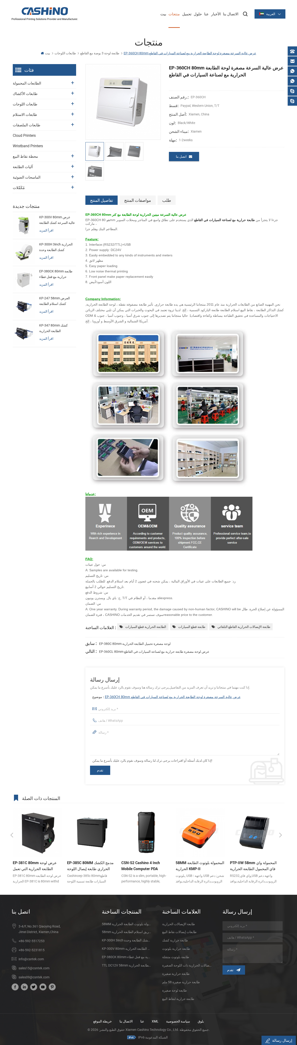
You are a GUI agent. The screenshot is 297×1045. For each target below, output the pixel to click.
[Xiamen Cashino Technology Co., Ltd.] (45, 13)
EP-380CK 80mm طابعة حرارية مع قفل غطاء (55, 274)
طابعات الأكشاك (25, 93)
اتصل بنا (181, 156)
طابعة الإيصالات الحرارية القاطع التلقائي (243, 627)
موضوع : (166, 697)
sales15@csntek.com (34, 968)
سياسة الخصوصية (178, 1021)
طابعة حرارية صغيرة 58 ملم (181, 982)
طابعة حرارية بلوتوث (176, 948)
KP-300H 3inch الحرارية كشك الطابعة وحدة (56, 247)
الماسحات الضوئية (26, 177)
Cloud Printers (24, 135)
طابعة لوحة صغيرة (174, 990)
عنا (206, 13)
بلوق (201, 1021)
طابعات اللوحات (65, 53)
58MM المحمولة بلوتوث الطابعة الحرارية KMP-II (145, 865)
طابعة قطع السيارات (191, 627)
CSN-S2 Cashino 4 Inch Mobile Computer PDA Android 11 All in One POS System (88, 866)
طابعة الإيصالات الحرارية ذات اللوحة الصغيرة (186, 965)
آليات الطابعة (23, 167)
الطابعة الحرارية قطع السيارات (145, 627)
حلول (198, 13)
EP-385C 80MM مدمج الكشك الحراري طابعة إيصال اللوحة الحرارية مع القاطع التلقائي (36, 866)
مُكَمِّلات (19, 188)
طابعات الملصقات (26, 125)
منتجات (174, 13)
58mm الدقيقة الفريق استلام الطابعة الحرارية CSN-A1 (126, 932)
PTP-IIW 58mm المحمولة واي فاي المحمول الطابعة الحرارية (199, 865)
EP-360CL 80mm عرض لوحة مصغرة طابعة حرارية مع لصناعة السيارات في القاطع (154, 651)
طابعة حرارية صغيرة (176, 974)
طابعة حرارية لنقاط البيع (178, 999)
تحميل (186, 13)
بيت (163, 13)
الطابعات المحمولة (27, 83)
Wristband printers (28, 146)
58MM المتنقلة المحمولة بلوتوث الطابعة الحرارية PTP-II (126, 924)
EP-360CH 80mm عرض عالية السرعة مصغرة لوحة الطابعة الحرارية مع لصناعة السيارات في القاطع (173, 697)
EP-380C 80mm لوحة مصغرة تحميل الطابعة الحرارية (135, 644)
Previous (11, 835)
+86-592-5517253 (32, 941)
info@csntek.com (31, 959)
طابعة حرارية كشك (175, 940)
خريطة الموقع (102, 1021)
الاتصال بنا (230, 13)
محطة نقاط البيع (25, 156)
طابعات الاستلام (25, 114)
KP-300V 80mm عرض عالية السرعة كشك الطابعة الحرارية (57, 220)
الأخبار (216, 13)
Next (280, 835)
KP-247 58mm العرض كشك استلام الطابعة (54, 301)
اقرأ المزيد (46, 230)
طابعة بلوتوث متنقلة (175, 957)
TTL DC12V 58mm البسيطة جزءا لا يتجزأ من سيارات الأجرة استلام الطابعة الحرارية (126, 965)
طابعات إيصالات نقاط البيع (179, 932)
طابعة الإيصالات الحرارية (178, 924)
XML (155, 1021)
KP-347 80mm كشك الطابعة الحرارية (53, 328)
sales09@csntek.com (34, 977)
